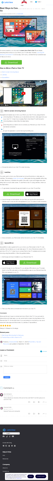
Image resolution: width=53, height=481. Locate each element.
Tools (38, 2)
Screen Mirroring (7, 443)
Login (22, 5)
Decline (30, 476)
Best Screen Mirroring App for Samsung (12, 335)
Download (13, 62)
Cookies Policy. (19, 478)
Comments (44, 351)
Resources (5, 459)
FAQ (4, 455)
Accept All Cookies (40, 476)
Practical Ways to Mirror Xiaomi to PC (12, 337)
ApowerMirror (5, 77)
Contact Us (6, 471)
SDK (31, 2)
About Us (5, 468)
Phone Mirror (32, 342)
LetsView (8, 2)
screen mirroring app (18, 178)
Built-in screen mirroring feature (10, 72)
